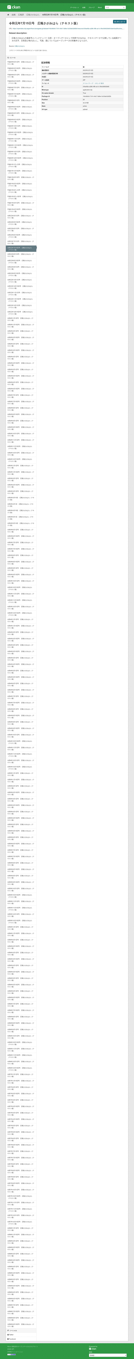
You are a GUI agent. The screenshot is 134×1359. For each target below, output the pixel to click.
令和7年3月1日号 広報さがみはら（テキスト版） (20, 1101)
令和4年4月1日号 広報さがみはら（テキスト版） (20, 659)
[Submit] (124, 7)
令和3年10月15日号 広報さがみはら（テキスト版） (19, 588)
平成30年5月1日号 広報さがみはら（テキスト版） (20, 63)
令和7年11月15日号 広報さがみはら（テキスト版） (19, 1210)
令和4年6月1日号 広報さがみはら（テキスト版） (20, 684)
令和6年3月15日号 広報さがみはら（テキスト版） (20, 960)
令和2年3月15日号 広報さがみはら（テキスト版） (20, 351)
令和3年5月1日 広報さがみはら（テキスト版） (20, 518)
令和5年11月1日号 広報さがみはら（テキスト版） (20, 902)
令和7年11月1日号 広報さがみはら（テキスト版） (20, 1203)
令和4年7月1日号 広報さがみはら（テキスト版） (20, 697)
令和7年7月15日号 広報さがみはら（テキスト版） (20, 1158)
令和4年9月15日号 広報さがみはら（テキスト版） (20, 729)
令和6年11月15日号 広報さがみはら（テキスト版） (19, 1056)
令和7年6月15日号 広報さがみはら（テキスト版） (20, 1146)
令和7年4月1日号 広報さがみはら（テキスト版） (20, 1114)
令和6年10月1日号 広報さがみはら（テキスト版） (20, 1037)
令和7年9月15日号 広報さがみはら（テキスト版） (20, 1184)
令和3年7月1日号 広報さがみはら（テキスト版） (20, 543)
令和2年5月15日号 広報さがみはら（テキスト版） (20, 377)
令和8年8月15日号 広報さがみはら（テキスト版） (20, 1325)
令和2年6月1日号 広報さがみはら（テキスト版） (20, 383)
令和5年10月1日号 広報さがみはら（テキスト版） (20, 889)
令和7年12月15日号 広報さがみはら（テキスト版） (19, 1223)
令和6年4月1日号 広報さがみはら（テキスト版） (20, 966)
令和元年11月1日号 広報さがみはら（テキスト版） (19, 293)
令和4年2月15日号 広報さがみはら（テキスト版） (20, 639)
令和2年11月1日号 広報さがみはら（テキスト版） (20, 441)
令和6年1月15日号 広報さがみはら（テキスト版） (20, 934)
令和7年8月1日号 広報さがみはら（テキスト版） (20, 1165)
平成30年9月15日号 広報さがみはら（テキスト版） (19, 120)
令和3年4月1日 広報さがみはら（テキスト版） (20, 505)
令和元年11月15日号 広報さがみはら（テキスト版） (20, 300)
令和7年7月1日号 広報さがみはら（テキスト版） (20, 1152)
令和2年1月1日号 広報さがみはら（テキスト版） (20, 319)
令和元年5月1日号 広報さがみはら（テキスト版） (20, 217)
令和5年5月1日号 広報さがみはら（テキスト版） (20, 825)
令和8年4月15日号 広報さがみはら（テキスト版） (20, 1274)
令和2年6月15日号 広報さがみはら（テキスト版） (20, 390)
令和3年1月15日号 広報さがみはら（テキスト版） (20, 473)
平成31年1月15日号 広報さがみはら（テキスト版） (19, 172)
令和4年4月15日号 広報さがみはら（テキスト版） (20, 665)
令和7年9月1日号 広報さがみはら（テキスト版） (20, 1178)
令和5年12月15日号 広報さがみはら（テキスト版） (19, 921)
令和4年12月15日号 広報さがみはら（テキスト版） (19, 768)
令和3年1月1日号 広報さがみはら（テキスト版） (20, 466)
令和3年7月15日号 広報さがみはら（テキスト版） (20, 550)
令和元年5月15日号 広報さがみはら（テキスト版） (19, 223)
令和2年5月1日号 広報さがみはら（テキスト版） (20, 370)
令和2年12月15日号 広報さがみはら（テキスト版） (19, 460)
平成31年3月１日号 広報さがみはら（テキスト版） (19, 191)
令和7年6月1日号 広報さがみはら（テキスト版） (20, 1139)
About (100, 7)
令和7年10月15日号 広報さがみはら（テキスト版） (19, 1197)
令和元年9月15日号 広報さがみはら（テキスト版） (19, 274)
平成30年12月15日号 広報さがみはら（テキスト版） (20, 159)
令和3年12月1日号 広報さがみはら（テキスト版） (20, 607)
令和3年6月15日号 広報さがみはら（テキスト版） (20, 537)
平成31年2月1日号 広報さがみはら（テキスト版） (20, 178)
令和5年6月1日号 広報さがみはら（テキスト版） (20, 838)
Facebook (12, 1339)
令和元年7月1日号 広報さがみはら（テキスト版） (20, 242)
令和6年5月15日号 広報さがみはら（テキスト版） (20, 985)
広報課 (21, 14)
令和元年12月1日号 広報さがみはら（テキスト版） (19, 306)
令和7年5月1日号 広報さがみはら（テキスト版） (20, 1126)
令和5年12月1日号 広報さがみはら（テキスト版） (20, 915)
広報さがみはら (33, 14)
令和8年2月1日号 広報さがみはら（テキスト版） (20, 1242)
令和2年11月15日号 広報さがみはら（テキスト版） (19, 447)
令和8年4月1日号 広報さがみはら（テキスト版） (20, 1267)
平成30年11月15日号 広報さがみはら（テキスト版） (20, 146)
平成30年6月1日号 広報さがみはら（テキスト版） (20, 76)
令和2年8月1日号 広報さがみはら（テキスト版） (20, 409)
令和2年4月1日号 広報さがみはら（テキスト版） (20, 357)
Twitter (11, 1335)
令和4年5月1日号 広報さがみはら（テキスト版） (20, 671)
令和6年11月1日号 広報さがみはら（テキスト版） (20, 1050)
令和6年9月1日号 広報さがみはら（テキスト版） (20, 1030)
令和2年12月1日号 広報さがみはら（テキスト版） (20, 454)
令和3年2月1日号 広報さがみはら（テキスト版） (20, 479)
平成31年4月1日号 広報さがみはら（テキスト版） (20, 204)
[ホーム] (8, 14)
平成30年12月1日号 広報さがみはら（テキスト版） (19, 152)
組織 (83, 7)
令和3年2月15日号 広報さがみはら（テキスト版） (20, 486)
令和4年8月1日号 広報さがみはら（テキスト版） (20, 710)
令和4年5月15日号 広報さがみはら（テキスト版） (20, 678)
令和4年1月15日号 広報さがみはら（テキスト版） (20, 627)
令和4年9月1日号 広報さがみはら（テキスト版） (20, 723)
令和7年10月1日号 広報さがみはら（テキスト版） (20, 1191)
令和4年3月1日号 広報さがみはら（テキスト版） (20, 646)
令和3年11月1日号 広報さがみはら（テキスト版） (20, 595)
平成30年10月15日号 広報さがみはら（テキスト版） (20, 133)
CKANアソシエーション (15, 1352)
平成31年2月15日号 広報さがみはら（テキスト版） (19, 184)
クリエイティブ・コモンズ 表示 (93, 83)
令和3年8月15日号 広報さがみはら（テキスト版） (20, 563)
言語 (90, 1352)
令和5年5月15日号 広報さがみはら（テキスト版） (20, 832)
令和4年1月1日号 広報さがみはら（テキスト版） (20, 620)
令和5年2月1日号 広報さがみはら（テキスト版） (20, 787)
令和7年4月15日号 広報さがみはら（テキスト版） (20, 1120)
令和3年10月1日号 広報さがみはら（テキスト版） (20, 582)
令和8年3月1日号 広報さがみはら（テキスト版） (20, 1255)
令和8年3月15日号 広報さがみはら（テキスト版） (20, 1261)
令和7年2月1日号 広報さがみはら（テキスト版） (20, 1088)
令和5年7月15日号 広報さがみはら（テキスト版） (20, 857)
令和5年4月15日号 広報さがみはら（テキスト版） (20, 819)
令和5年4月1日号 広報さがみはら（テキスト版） (20, 812)
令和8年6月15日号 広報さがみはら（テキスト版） (20, 1299)
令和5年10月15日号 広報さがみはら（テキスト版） (19, 896)
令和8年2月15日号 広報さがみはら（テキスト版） (20, 1248)
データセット (74, 7)
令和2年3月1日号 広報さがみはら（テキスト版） (20, 345)
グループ (92, 7)
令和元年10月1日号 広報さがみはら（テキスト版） (19, 281)
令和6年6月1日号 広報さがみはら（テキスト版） (20, 992)
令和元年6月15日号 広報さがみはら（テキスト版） (19, 236)
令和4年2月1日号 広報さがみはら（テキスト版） (20, 633)
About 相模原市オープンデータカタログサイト (22, 1346)
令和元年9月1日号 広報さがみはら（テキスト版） (20, 268)
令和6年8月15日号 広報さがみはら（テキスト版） (20, 1024)
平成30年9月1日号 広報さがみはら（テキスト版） (20, 114)
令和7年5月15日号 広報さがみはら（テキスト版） (20, 1133)
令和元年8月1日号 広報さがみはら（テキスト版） (20, 255)
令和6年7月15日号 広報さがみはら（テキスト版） (20, 1011)
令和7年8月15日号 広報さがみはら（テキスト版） (20, 1171)
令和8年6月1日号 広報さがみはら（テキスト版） (20, 1293)
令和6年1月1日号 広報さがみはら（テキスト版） (20, 928)
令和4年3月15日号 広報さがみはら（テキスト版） (20, 652)
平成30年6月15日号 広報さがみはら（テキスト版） (19, 82)
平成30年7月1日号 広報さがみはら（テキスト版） (20, 88)
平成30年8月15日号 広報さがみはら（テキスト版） (19, 108)
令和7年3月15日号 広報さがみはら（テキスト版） (20, 1107)
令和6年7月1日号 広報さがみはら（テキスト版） (20, 1005)
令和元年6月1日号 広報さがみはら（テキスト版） (20, 229)
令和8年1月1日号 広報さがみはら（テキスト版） (20, 1229)
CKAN (92, 1349)
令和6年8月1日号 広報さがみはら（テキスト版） (20, 1017)
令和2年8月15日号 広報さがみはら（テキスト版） (20, 415)
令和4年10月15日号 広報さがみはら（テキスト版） (19, 742)
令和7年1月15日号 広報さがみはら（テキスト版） (20, 1082)
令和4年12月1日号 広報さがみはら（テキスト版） (20, 761)
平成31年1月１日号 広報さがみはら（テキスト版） (19, 165)
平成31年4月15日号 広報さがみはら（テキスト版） (19, 210)
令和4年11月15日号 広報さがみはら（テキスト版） (19, 755)
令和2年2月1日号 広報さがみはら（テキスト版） (20, 332)
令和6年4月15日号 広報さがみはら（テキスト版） (20, 973)
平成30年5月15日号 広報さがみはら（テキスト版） (19, 69)
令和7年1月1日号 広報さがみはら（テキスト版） (20, 1075)
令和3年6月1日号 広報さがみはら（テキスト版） (20, 530)
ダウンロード (120, 22)
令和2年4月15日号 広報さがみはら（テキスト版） (20, 364)
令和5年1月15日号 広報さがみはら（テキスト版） (20, 780)
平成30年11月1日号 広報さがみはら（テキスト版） (19, 140)
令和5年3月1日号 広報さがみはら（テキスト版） (20, 800)
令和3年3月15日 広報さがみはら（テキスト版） (20, 498)
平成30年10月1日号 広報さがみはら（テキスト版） (19, 127)
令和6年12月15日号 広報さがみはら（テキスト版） (19, 1069)
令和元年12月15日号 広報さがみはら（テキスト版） (20, 313)
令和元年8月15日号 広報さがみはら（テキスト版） (19, 261)
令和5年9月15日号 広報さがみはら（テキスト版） (20, 883)
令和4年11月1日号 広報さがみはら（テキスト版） (20, 748)
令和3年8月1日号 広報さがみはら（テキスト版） (20, 556)
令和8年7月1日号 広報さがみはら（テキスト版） (20, 1306)
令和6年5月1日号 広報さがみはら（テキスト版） (20, 979)
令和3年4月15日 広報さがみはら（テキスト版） (20, 511)
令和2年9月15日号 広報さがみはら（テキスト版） (20, 428)
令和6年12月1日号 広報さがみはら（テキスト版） (20, 1062)
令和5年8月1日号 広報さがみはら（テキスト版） (20, 864)
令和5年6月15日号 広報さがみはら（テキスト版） (20, 844)
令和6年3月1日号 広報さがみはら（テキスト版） (20, 953)
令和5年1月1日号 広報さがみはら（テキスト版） (20, 774)
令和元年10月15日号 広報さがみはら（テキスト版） (20, 287)
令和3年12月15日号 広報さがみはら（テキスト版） (19, 614)
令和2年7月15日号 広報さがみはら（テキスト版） (20, 402)
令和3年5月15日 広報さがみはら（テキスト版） (20, 524)
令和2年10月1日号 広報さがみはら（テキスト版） (20, 434)
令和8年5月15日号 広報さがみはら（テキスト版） (20, 1287)
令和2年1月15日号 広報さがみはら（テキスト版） (20, 325)
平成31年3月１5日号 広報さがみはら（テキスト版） (20, 197)
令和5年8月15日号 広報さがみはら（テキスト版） (20, 870)
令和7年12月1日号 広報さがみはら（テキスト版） (20, 1216)
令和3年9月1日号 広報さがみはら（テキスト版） (20, 569)
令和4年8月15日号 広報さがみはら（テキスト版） (20, 716)
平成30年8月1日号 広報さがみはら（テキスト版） (20, 101)
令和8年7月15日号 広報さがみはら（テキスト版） (20, 1312)
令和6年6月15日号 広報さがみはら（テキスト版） (20, 998)
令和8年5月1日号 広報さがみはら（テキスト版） (20, 1280)
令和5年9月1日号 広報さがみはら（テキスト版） (20, 877)
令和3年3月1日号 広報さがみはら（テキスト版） (20, 492)
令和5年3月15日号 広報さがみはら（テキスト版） (20, 806)
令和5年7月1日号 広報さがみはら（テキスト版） (20, 851)
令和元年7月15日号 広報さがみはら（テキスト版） (64, 14)
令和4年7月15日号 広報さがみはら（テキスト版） (20, 704)
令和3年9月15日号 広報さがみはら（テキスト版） (20, 575)
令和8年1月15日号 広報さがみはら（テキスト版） (20, 1235)
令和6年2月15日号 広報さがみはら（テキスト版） (20, 947)
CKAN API (10, 1349)
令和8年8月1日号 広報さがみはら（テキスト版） (20, 1319)
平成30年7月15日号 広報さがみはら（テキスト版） (19, 95)
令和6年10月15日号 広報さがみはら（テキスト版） (19, 1043)
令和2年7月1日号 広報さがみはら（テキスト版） (20, 396)
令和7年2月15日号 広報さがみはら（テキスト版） (20, 1094)
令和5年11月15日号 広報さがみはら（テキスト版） (19, 909)
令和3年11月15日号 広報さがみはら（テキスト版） (19, 601)
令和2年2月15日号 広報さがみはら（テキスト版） (20, 338)
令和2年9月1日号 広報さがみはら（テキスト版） (20, 422)
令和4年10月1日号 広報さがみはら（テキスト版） (20, 736)
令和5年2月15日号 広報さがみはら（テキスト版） (20, 793)
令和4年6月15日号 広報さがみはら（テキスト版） (20, 691)
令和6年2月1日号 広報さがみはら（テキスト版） (20, 941)
